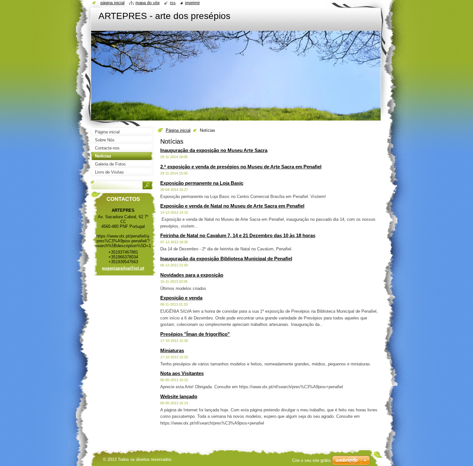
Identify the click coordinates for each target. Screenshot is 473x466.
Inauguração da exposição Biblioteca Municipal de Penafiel (226, 258)
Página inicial (178, 130)
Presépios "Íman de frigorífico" (195, 334)
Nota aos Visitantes (182, 373)
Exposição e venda (181, 297)
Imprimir (192, 2)
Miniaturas (172, 350)
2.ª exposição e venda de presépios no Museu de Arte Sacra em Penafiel (240, 166)
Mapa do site (147, 2)
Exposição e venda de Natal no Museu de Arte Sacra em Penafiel (232, 206)
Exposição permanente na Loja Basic (201, 183)
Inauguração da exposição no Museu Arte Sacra (213, 150)
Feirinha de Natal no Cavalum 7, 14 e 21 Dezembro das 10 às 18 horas (237, 235)
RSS (173, 2)
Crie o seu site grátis (311, 460)
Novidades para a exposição (191, 275)
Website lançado (178, 396)
